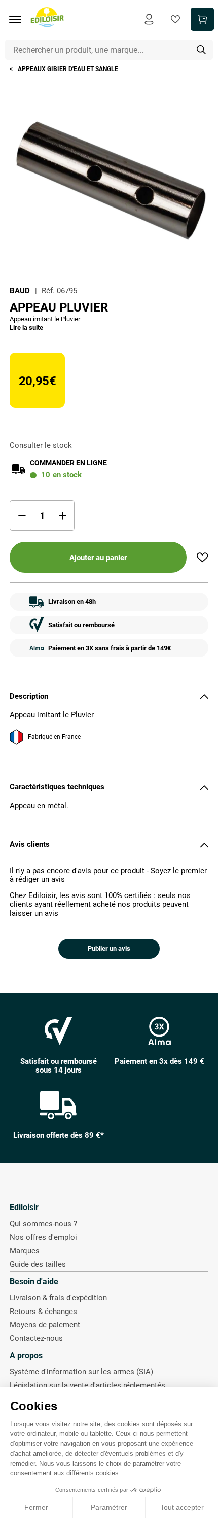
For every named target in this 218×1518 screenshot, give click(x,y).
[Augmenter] (62, 515)
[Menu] (18, 19)
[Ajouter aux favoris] (202, 557)
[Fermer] (204, 696)
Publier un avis (109, 948)
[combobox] (109, 50)
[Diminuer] (22, 515)
